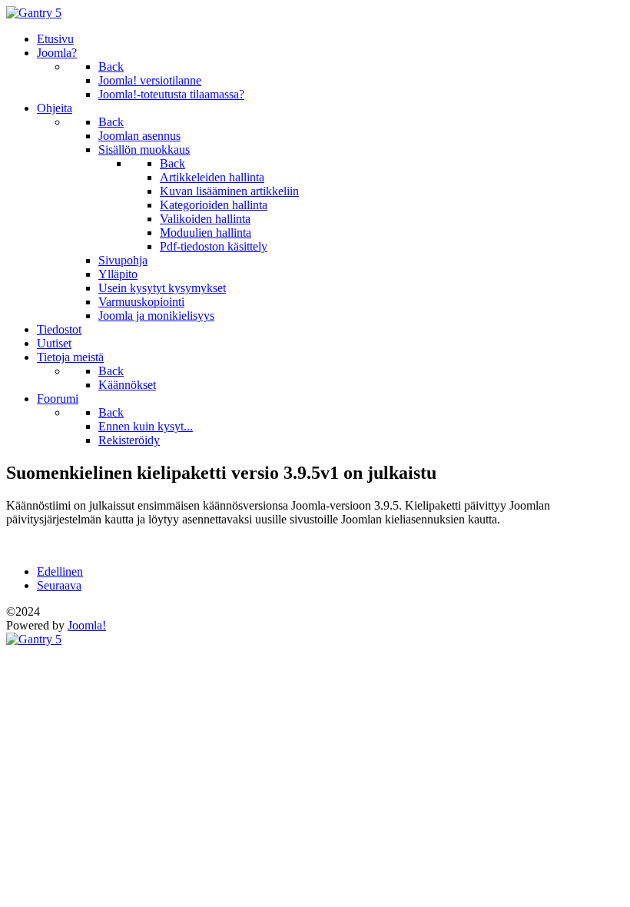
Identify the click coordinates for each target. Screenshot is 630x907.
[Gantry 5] (33, 12)
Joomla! (87, 625)
